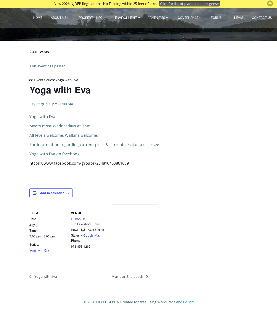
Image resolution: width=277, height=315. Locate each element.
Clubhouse (78, 219)
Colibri (188, 302)
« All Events (39, 51)
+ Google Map (91, 235)
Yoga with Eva (39, 250)
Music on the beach (127, 276)
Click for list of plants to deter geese (189, 3)
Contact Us (262, 17)
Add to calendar (52, 193)
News (238, 17)
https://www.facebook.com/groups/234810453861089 (79, 163)
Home (37, 17)
